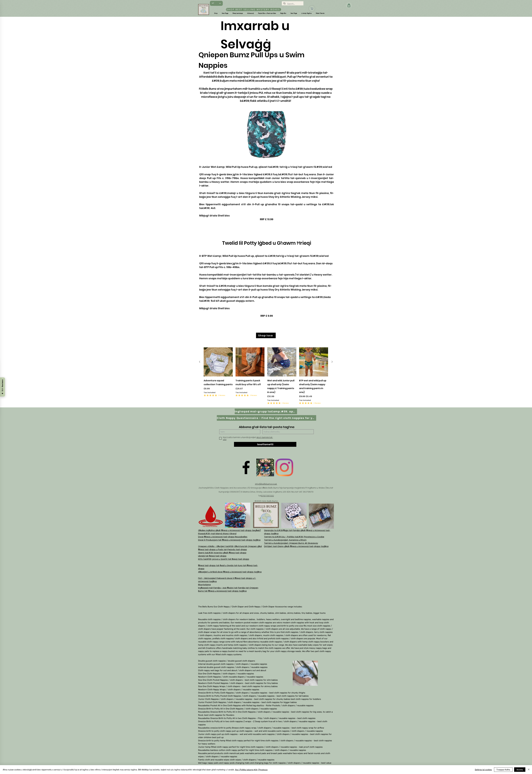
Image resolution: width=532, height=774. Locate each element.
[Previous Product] (199, 361)
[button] (216, 13)
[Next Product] (332, 361)
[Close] (528, 769)
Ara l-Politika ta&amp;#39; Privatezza (251, 769)
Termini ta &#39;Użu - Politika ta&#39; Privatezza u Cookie (294, 536)
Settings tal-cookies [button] (483, 769)
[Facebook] (246, 467)
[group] (266, 376)
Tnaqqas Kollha (503, 769)
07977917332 (267, 495)
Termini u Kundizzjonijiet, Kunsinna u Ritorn (285, 539)
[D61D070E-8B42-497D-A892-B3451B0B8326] (265, 467)
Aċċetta (519, 769)
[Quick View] (218, 361)
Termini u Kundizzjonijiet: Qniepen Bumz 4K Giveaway (291, 543)
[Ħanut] (312, 8)
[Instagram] (284, 467)
